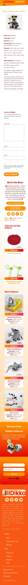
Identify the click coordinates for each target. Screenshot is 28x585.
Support (9, 560)
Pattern (14, 314)
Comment (7, 123)
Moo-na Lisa (14, 413)
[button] (4, 4)
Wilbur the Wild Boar (14, 349)
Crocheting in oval (14, 253)
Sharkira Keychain (14, 381)
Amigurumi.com (12, 541)
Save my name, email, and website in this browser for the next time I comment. (14, 167)
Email (6, 155)
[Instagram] (16, 500)
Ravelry (9, 545)
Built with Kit (14, 478)
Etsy (7, 538)
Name (6, 146)
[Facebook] (7, 500)
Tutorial (14, 250)
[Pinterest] (12, 500)
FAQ (7, 563)
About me (10, 553)
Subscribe (20, 1)
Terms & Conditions (10, 573)
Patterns (10, 11)
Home (4, 11)
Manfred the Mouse (14, 317)
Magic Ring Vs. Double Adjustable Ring (14, 282)
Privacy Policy (8, 570)
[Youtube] (21, 500)
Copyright (6, 576)
